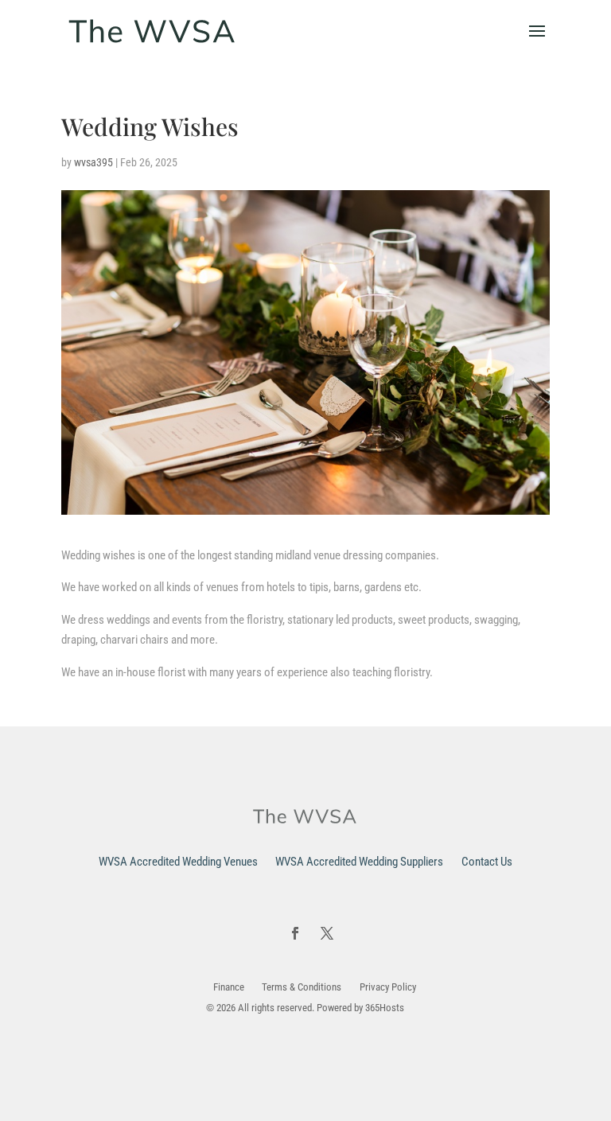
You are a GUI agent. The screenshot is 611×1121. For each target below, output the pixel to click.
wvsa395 (93, 162)
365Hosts (384, 1008)
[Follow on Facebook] (295, 933)
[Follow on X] (327, 933)
